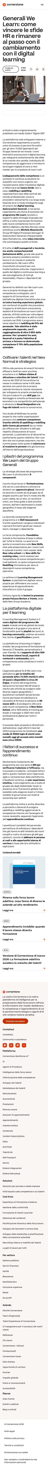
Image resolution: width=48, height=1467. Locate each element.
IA (4, 1061)
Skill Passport (9, 1157)
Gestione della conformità (15, 1207)
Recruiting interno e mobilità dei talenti (22, 1242)
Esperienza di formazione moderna (20, 1202)
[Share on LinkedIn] (37, 69)
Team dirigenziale (11, 1316)
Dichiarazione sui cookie (16, 1452)
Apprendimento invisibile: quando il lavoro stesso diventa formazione (22, 920)
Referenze (8, 1335)
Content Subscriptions (14, 1136)
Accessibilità (9, 1388)
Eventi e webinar (11, 1404)
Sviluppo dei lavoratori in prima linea (20, 1228)
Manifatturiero (10, 1282)
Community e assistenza (15, 1039)
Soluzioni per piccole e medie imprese (21, 1186)
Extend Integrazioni (12, 1168)
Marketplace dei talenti (14, 1088)
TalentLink (8, 1152)
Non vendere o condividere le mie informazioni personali (20, 1461)
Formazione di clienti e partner (18, 1212)
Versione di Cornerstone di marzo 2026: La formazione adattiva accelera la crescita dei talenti (24, 951)
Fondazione (8, 1351)
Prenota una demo (15, 1021)
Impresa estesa (10, 1125)
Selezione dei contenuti (14, 1218)
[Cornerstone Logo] (13, 4)
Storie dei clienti (9, 69)
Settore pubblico (11, 1260)
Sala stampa (9, 1361)
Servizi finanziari (11, 1266)
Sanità (6, 1271)
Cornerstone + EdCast (13, 1345)
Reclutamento (9, 1093)
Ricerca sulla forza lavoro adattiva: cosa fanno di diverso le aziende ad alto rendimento (22, 859)
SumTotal (7, 1147)
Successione (9, 1099)
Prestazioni (8, 1104)
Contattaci (8, 1034)
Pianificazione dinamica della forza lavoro (23, 1223)
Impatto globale (10, 1377)
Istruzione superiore (12, 1287)
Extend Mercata (10, 1173)
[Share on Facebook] (31, 69)
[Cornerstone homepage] (24, 992)
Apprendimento (10, 1120)
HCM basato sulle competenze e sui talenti (23, 1191)
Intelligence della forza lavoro (17, 1072)
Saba (5, 1141)
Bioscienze (8, 1276)
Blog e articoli (9, 1409)
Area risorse (8, 1399)
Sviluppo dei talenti (12, 1083)
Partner (6, 1372)
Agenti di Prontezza (12, 1067)
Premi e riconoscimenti (14, 1383)
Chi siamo (7, 1340)
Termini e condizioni (14, 1445)
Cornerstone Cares (12, 1356)
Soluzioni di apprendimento (16, 1115)
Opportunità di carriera (14, 1367)
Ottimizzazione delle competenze (19, 1077)
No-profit (7, 1298)
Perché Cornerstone (12, 1310)
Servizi (6, 1163)
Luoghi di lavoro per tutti (15, 1248)
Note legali (9, 1431)
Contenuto (8, 1131)
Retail (5, 1292)
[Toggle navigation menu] (41, 4)
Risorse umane (10, 1109)
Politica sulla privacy (14, 1438)
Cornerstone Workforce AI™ (16, 1056)
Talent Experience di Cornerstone (19, 1321)
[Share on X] (43, 69)
